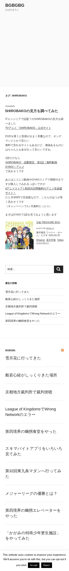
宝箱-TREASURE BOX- (48, 222)
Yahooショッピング (50, 241)
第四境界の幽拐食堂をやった (22, 320)
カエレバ (50, 228)
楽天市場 (51, 240)
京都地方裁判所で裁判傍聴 (21, 306)
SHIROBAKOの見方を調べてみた (31, 111)
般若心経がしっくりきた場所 (22, 299)
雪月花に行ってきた (17, 291)
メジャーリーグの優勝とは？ (31, 493)
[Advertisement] (34, 51)
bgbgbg (14, 5)
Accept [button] (33, 565)
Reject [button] (46, 565)
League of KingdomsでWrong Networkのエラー (32, 313)
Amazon (40, 240)
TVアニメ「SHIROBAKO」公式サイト (28, 127)
